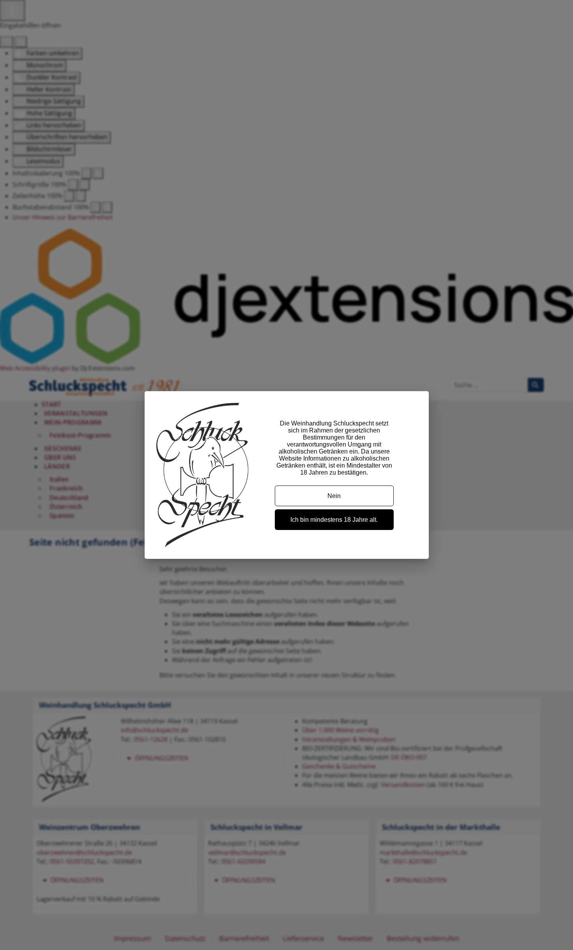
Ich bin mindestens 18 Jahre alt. (334, 519)
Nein (334, 496)
